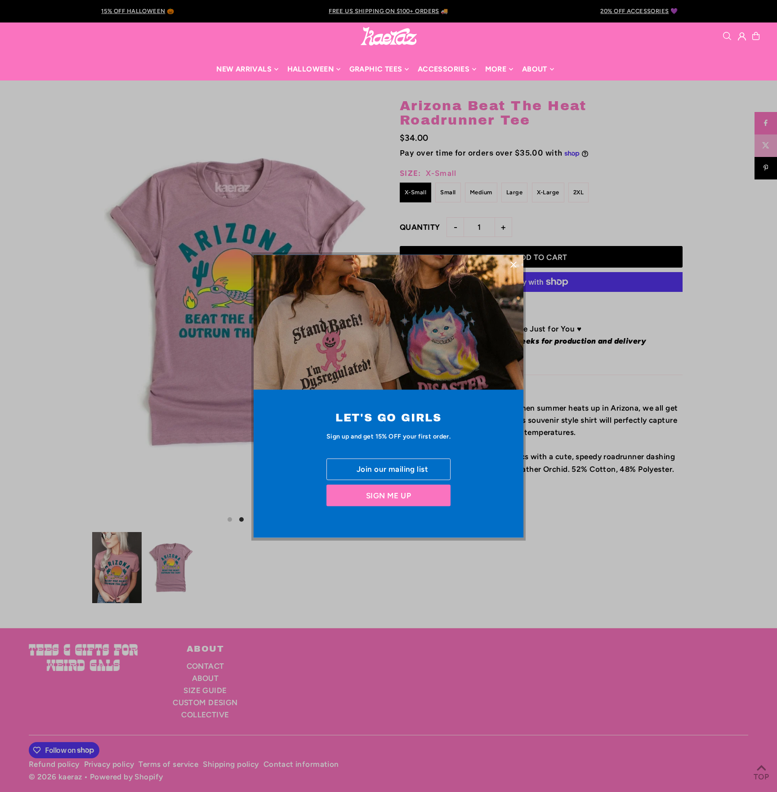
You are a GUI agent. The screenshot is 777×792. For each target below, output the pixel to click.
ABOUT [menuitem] (534, 69)
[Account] (742, 36)
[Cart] (755, 36)
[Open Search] (727, 36)
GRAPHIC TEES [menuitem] (375, 69)
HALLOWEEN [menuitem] (310, 69)
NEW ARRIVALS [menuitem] (244, 69)
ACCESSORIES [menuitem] (443, 69)
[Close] (513, 265)
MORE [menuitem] (496, 69)
